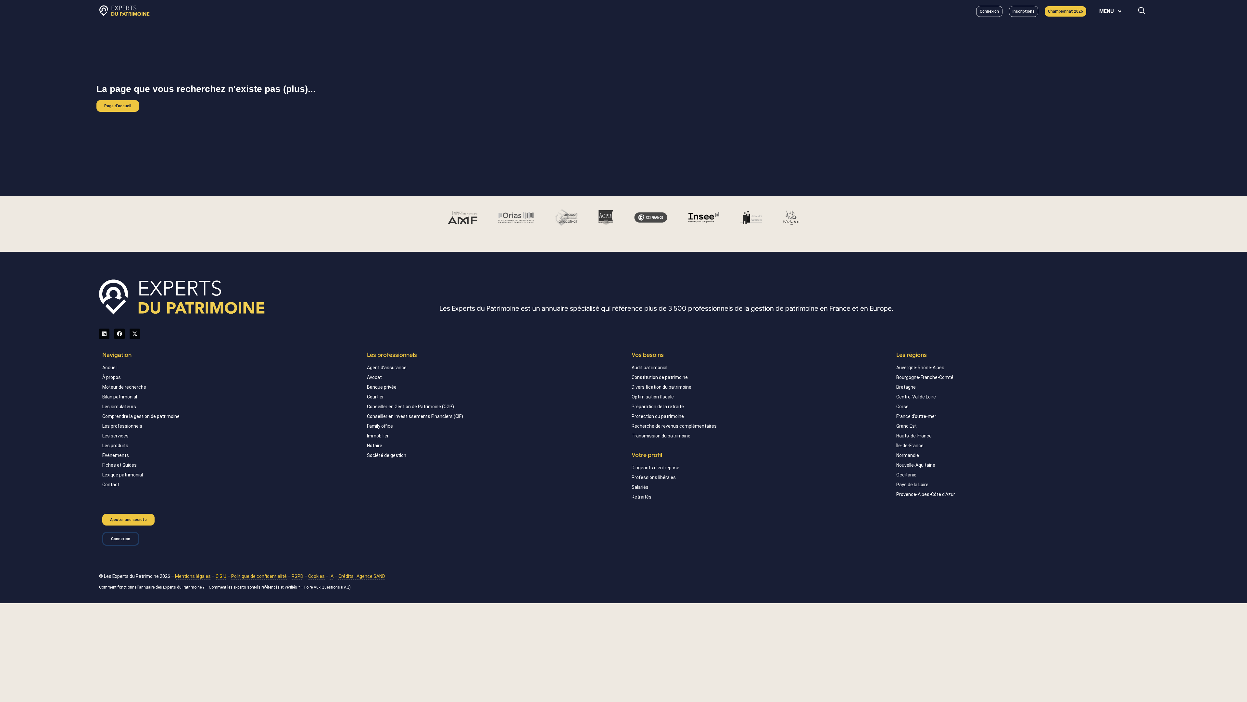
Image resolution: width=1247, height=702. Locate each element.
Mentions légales (193, 576)
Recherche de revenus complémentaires (674, 426)
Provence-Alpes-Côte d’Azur (925, 494)
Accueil (110, 367)
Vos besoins (648, 354)
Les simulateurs (119, 406)
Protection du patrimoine (658, 416)
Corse (902, 406)
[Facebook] (119, 334)
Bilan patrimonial (119, 396)
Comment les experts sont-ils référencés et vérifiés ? (254, 587)
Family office (380, 426)
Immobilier (378, 435)
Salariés (640, 487)
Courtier (375, 396)
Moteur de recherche (124, 387)
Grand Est (906, 426)
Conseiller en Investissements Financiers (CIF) (415, 416)
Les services (115, 435)
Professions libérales (654, 477)
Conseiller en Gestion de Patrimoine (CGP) (410, 406)
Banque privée (382, 387)
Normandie (907, 455)
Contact (111, 484)
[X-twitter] (135, 334)
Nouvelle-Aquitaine (915, 465)
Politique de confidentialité (259, 576)
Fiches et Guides (119, 465)
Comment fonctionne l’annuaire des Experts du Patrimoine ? (151, 587)
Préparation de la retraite (658, 406)
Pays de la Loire (912, 484)
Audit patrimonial (649, 367)
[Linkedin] (104, 334)
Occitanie (906, 474)
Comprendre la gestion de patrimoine (141, 416)
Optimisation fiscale (653, 396)
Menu (1106, 11)
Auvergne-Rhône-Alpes (920, 367)
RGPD (297, 576)
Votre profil (647, 455)
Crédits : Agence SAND (361, 576)
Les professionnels (122, 426)
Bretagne (906, 387)
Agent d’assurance (387, 367)
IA (332, 576)
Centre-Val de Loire (916, 396)
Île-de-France (910, 445)
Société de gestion (386, 455)
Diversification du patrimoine (661, 387)
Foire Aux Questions (322, 587)
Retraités (641, 497)
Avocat (374, 377)
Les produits (115, 445)
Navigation (117, 354)
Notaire (374, 445)
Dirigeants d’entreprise (655, 467)
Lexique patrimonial (122, 474)
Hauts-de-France (914, 435)
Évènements (115, 455)
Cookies (316, 576)
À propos (111, 377)
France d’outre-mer (916, 416)
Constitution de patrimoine (660, 377)
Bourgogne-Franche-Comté (924, 377)
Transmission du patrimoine (661, 435)
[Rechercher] (1141, 10)
